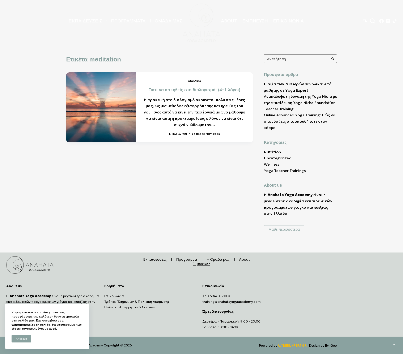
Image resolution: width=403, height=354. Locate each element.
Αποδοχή (21, 338)
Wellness (194, 80)
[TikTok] (394, 21)
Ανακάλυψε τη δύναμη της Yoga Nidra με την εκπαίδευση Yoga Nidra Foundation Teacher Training (300, 102)
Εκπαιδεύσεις (155, 259)
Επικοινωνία (114, 296)
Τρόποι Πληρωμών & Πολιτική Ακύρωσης (136, 301)
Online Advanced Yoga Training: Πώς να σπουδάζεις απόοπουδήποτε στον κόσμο (300, 121)
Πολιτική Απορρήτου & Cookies (129, 307)
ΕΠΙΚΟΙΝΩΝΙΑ (288, 21)
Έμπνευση (202, 264)
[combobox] (296, 59)
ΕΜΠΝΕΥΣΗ (255, 21)
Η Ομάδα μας (218, 259)
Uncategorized (278, 158)
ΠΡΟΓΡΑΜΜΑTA (128, 20)
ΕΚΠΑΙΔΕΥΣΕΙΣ (85, 20)
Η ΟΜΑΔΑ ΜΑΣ (166, 20)
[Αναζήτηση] (372, 20)
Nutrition (272, 152)
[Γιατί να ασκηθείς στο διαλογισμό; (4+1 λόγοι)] (101, 107)
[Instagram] (388, 21)
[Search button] (333, 59)
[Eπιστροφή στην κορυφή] (394, 345)
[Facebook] (381, 21)
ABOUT (229, 21)
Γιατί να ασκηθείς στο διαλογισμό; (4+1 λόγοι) (194, 89)
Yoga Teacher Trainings (285, 170)
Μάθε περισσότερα (284, 229)
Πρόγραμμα (186, 259)
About (244, 259)
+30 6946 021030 (217, 296)
